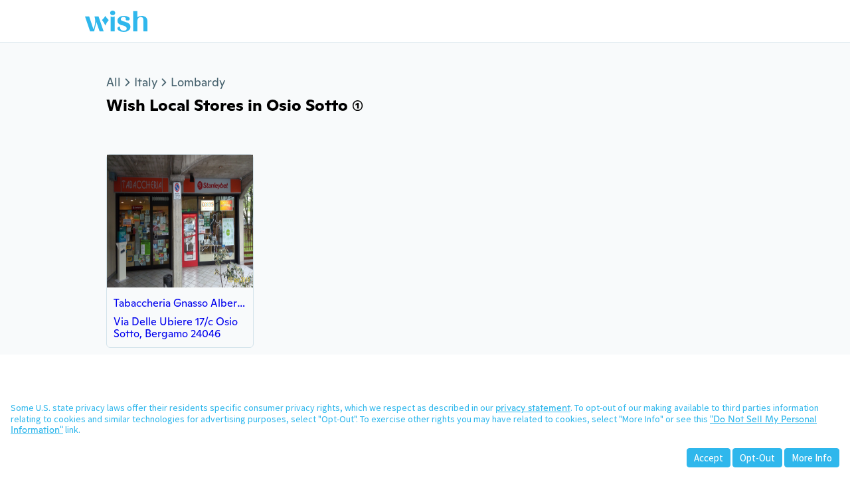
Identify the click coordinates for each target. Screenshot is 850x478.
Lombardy (198, 82)
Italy (145, 82)
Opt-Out (757, 457)
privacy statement (532, 408)
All (113, 82)
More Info (812, 457)
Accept (708, 457)
